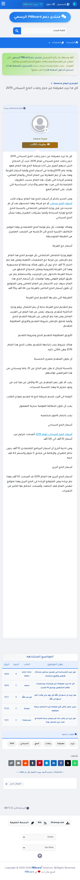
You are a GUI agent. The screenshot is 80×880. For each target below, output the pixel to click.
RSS (39, 823)
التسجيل (62, 5)
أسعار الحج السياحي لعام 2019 (54, 434)
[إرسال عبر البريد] (18, 763)
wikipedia (58, 772)
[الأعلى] (40, 856)
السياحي (24, 744)
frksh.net (26, 720)
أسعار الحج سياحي (61, 203)
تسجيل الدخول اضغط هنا (59, 70)
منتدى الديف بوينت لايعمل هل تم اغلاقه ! (35, 772)
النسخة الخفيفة (19, 823)
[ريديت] (25, 763)
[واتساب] (75, 763)
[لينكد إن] (54, 763)
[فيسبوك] (61, 763)
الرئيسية (71, 43)
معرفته (60, 744)
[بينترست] (40, 763)
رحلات (48, 744)
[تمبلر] (33, 763)
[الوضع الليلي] (74, 3)
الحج (37, 744)
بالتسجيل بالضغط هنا (20, 66)
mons (26, 686)
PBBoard (29, 872)
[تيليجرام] (47, 763)
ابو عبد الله (27, 697)
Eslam (27, 709)
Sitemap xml (57, 823)
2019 (12, 744)
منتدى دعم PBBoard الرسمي (26, 58)
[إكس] (68, 763)
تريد (72, 744)
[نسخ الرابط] (11, 763)
